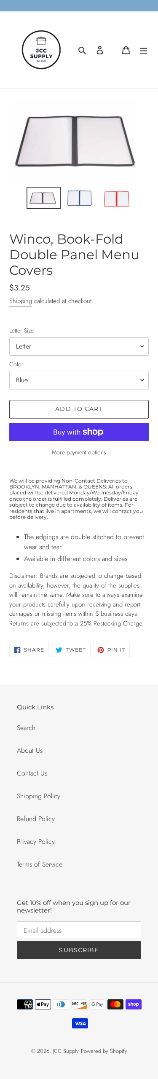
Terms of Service (39, 864)
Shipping (20, 301)
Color (16, 364)
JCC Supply (66, 1051)
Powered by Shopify (104, 1051)
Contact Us (32, 773)
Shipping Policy (38, 796)
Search (26, 728)
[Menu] (144, 49)
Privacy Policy (36, 841)
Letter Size (21, 330)
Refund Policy (36, 819)
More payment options (79, 452)
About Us (30, 750)
